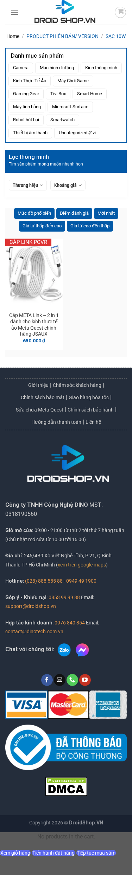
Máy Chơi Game (73, 80)
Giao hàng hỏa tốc (89, 397)
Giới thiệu (38, 385)
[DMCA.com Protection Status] (66, 786)
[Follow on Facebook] (47, 680)
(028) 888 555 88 (44, 581)
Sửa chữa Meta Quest (39, 410)
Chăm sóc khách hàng (77, 385)
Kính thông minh (101, 67)
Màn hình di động (57, 67)
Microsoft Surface (70, 106)
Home (12, 36)
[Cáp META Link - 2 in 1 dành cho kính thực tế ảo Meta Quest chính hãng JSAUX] (34, 273)
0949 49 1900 (81, 581)
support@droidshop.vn (30, 606)
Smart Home (89, 93)
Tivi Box (58, 93)
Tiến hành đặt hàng (53, 853)
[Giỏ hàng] (120, 12)
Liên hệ (93, 422)
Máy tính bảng (27, 106)
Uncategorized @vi (77, 132)
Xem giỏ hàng (15, 853)
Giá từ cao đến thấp (89, 225)
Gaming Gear (26, 93)
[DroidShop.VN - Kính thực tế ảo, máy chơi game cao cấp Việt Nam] (65, 12)
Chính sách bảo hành (91, 410)
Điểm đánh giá (74, 213)
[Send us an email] (59, 680)
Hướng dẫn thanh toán (56, 422)
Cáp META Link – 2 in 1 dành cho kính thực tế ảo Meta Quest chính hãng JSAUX (34, 324)
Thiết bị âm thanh (30, 132)
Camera (21, 67)
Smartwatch (62, 119)
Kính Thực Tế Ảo (29, 80)
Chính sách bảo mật (42, 397)
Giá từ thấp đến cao (42, 225)
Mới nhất (106, 213)
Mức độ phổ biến (34, 213)
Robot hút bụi (26, 119)
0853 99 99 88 (64, 598)
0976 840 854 (70, 623)
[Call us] (72, 680)
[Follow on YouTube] (85, 680)
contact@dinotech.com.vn (34, 632)
